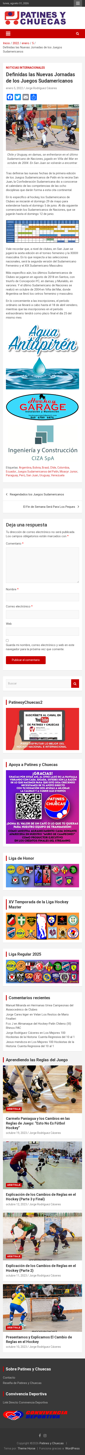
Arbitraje (14, 1109)
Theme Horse (26, 1448)
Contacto (9, 1377)
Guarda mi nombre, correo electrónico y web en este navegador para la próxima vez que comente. (40, 647)
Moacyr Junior (68, 471)
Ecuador (11, 471)
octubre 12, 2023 (16, 1204)
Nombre (12, 589)
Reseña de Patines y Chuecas (22, 1383)
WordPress (72, 1448)
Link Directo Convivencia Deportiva (25, 1402)
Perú (22, 475)
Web (9, 624)
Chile (53, 467)
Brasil (45, 467)
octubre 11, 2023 (16, 1275)
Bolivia (37, 467)
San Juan (32, 475)
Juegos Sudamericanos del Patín (38, 471)
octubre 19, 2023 (16, 1132)
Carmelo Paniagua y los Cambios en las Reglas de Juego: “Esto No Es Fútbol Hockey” (38, 1123)
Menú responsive (78, 3)
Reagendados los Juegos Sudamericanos (37, 494)
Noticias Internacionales (25, 67)
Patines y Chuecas (52, 1443)
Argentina (25, 467)
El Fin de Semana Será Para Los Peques (49, 507)
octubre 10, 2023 (16, 1346)
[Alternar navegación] (8, 33)
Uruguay (44, 475)
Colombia (63, 467)
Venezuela (57, 475)
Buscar (75, 683)
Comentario (15, 543)
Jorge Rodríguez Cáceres (41, 88)
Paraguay (12, 475)
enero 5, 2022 (14, 88)
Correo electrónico (19, 606)
